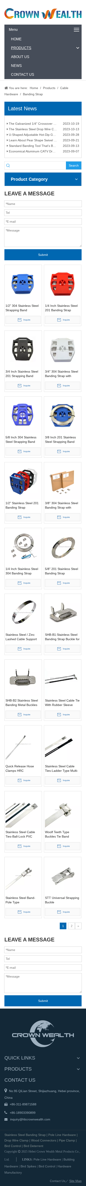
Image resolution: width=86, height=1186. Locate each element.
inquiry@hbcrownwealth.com (30, 1119)
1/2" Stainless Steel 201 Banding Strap (22, 505)
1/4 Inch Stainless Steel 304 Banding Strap (22, 571)
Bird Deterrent (33, 1146)
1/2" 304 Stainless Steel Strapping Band (22, 308)
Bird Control (12, 1146)
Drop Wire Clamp (16, 1140)
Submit (43, 255)
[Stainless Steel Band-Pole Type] (23, 875)
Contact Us (57, 1181)
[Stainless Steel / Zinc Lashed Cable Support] (23, 612)
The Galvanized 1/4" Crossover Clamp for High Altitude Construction (43, 126)
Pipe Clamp (67, 1140)
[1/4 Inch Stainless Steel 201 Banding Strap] (62, 283)
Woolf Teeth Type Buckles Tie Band (57, 834)
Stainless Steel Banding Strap (25, 1135)
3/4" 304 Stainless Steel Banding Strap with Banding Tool (61, 374)
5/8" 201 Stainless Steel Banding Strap (61, 571)
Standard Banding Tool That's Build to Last (38, 148)
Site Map (75, 1181)
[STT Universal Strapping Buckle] (62, 875)
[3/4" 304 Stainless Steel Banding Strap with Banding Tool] (62, 349)
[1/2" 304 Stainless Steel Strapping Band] (23, 283)
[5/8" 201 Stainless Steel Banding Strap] (62, 546)
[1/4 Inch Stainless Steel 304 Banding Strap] (23, 546)
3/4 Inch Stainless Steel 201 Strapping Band (22, 374)
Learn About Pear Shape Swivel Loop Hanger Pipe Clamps (43, 142)
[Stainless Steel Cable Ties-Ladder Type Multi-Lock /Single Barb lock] (62, 744)
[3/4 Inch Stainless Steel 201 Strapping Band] (23, 349)
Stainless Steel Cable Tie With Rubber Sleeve (62, 703)
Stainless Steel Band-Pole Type (20, 900)
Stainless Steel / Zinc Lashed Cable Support (21, 637)
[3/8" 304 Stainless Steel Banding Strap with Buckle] (62, 480)
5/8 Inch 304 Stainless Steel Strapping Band (21, 439)
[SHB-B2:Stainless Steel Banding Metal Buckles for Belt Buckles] (23, 678)
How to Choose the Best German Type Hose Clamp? (43, 120)
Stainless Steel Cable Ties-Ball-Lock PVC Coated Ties (20, 834)
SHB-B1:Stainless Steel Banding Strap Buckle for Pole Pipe (62, 637)
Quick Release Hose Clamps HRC (20, 768)
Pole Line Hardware (62, 1135)
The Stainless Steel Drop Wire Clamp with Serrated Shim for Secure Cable (43, 131)
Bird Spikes (28, 1166)
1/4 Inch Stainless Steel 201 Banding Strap (61, 308)
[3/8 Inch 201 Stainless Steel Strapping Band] (62, 415)
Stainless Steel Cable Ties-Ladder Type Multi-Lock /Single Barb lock (61, 768)
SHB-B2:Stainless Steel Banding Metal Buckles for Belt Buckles (22, 703)
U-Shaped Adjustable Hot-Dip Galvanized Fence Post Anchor (43, 137)
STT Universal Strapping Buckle (62, 900)
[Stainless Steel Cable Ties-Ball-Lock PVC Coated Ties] (23, 809)
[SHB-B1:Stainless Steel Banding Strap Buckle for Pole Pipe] (62, 612)
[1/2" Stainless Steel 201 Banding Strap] (23, 480)
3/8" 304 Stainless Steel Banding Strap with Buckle (61, 505)
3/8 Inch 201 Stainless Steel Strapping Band (60, 439)
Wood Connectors (43, 1140)
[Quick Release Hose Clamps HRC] (23, 744)
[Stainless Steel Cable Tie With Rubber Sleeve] (62, 678)
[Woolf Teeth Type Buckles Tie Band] (62, 809)
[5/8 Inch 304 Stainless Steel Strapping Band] (23, 415)
